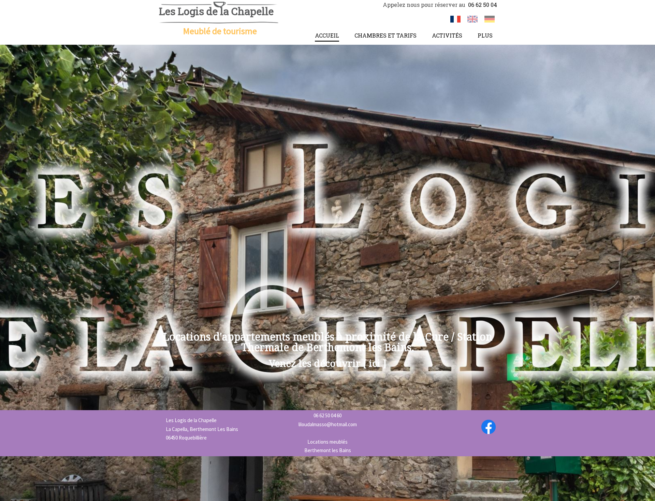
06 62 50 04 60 (327, 415)
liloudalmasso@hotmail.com (328, 424)
